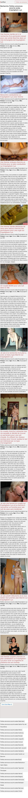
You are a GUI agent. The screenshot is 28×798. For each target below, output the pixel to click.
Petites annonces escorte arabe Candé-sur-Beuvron (12, 755)
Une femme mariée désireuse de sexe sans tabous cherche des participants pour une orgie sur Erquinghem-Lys (12, 229)
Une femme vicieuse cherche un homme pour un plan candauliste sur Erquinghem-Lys (13, 164)
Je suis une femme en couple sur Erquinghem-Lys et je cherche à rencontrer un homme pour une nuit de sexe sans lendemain (13, 506)
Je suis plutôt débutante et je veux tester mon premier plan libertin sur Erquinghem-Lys (14, 598)
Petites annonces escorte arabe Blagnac (11, 776)
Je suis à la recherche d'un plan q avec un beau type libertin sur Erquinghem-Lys (13, 355)
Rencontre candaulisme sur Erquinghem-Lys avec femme (11, 96)
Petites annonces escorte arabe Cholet (11, 791)
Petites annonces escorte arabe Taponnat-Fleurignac (12, 769)
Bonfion (3, 2)
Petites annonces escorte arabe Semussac (12, 779)
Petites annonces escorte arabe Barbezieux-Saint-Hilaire (12, 764)
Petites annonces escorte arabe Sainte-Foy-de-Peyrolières (13, 726)
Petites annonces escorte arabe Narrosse (11, 788)
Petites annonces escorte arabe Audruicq (11, 733)
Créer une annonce (21, 2)
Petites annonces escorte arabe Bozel (10, 759)
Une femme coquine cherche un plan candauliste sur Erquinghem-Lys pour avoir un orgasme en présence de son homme (13, 659)
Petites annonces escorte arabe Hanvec (11, 773)
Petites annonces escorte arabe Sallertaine (12, 721)
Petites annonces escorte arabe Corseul (11, 742)
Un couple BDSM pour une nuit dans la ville (12, 287)
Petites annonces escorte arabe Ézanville (11, 745)
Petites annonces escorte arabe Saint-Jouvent (13, 748)
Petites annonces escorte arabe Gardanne (12, 751)
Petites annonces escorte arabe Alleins (11, 730)
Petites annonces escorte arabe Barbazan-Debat (12, 784)
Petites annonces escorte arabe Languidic (12, 739)
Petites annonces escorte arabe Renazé (11, 736)
